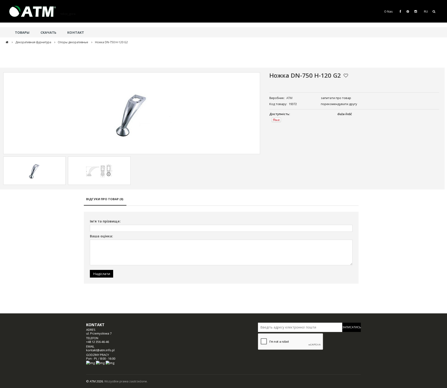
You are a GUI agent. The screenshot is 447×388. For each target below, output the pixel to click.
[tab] (105, 201)
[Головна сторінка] (35, 11)
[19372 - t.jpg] (99, 171)
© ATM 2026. (95, 381)
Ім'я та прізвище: (105, 221)
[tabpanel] (221, 248)
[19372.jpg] (34, 171)
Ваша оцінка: (101, 236)
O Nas (388, 11)
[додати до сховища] (346, 76)
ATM (289, 98)
